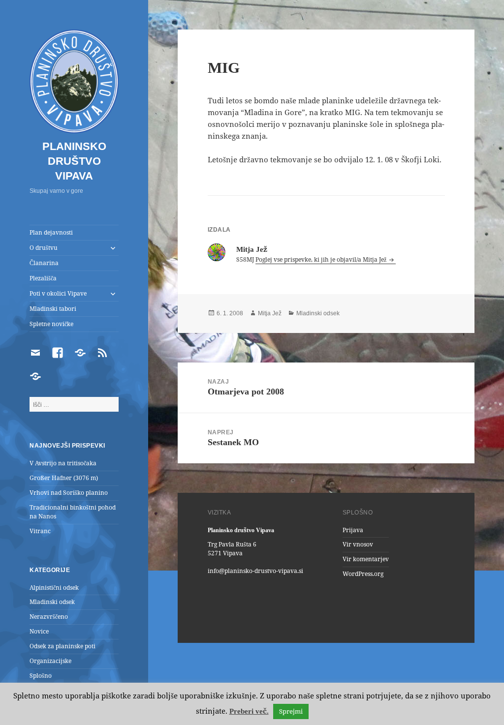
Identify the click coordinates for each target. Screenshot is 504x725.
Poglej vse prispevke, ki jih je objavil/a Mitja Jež (321, 259)
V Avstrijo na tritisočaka (63, 463)
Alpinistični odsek (54, 587)
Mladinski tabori (53, 308)
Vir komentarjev (366, 559)
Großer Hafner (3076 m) (64, 478)
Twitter (413, 618)
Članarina (44, 263)
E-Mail (324, 618)
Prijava (353, 530)
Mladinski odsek (52, 602)
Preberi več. (249, 711)
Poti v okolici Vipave (58, 293)
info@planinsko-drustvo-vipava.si (255, 571)
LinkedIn (368, 618)
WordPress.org (363, 574)
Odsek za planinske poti (62, 646)
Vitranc (40, 531)
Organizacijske (50, 661)
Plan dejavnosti (51, 232)
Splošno (41, 675)
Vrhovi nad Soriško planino (69, 492)
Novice (39, 631)
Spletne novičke (51, 324)
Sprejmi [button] (291, 711)
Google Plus (391, 618)
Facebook (435, 618)
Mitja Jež (270, 313)
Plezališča (43, 278)
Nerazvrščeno (49, 616)
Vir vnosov (358, 544)
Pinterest (346, 618)
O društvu (44, 247)
